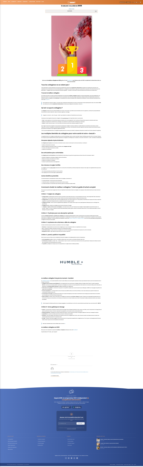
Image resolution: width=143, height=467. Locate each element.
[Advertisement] (71, 341)
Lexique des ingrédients (12, 447)
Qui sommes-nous (71, 439)
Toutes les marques (41, 439)
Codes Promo (32, 1)
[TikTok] (138, 2)
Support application (11, 445)
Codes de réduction (41, 441)
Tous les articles (70, 441)
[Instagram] (135, 2)
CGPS (135, 464)
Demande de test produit (12, 443)
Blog (43, 1)
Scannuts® (13, 1)
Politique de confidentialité (71, 428)
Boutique (38, 1)
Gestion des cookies (127, 464)
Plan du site (70, 445)
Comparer (25, 1)
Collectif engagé (41, 443)
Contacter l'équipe (71, 443)
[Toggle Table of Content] (95, 11)
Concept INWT (10, 439)
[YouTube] (136, 2)
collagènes (52, 85)
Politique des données (119, 464)
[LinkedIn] (140, 2)
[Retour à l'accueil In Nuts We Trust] (71, 2)
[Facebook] (133, 2)
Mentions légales (112, 464)
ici (82, 104)
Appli (9, 1)
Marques (20, 1)
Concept (5, 1)
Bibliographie (10, 449)
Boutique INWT (40, 445)
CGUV (132, 464)
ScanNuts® (69, 80)
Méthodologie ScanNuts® (12, 441)
